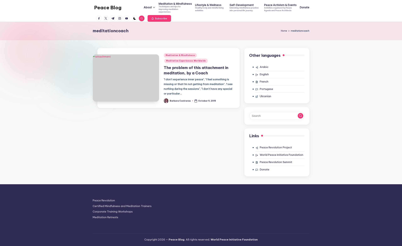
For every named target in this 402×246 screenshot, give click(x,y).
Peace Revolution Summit (276, 162)
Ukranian (265, 96)
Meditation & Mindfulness (180, 55)
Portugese (266, 89)
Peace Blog (107, 8)
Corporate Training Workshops (113, 211)
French (264, 81)
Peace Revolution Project (276, 147)
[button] (159, 18)
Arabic (264, 67)
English (264, 74)
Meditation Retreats (105, 217)
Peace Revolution (104, 200)
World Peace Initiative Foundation (281, 155)
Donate (264, 169)
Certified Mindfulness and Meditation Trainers (122, 206)
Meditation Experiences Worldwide (186, 61)
